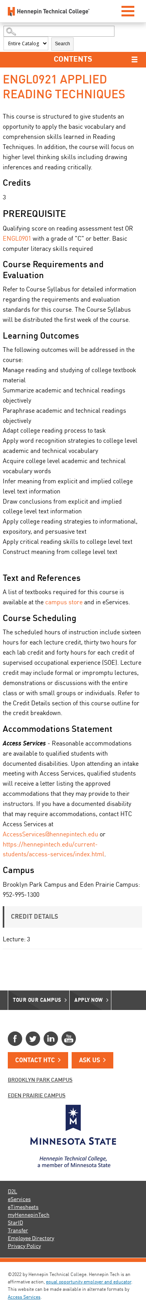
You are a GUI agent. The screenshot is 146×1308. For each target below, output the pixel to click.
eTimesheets (23, 1207)
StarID (15, 1223)
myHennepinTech (28, 1215)
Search (62, 43)
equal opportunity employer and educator (88, 1282)
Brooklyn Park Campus (40, 1080)
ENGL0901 (17, 239)
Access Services (24, 1297)
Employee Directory (31, 1238)
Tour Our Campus (37, 1000)
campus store (64, 603)
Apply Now (88, 1000)
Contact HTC (35, 1061)
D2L (12, 1191)
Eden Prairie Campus (36, 1096)
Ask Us (89, 1061)
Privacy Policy (24, 1246)
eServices (19, 1199)
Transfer (18, 1230)
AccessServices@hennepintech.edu (50, 835)
